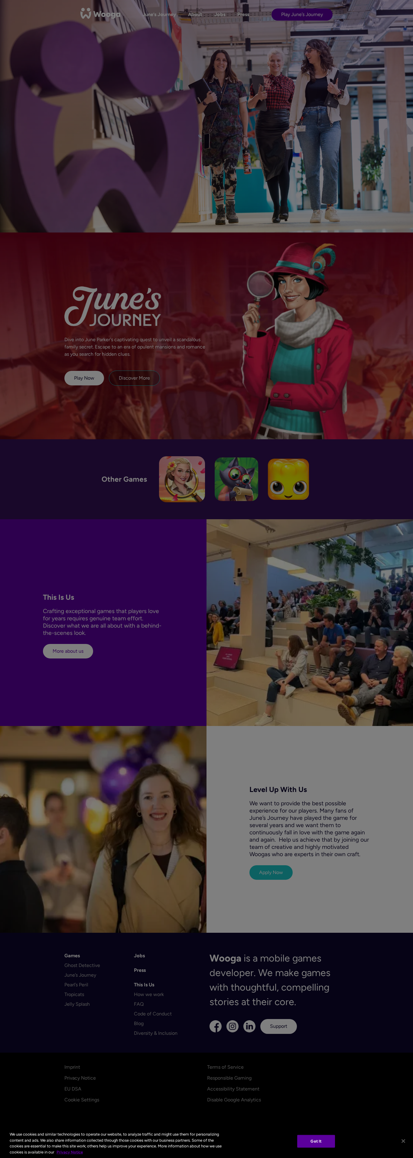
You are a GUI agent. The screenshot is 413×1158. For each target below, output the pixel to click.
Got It (316, 1141)
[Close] (403, 1141)
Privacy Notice (70, 1152)
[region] (206, 1141)
